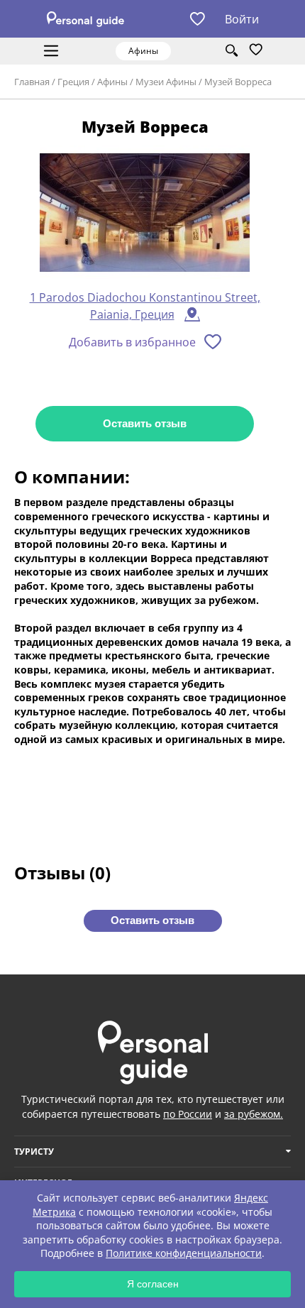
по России (187, 1114)
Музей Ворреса (238, 81)
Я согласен (153, 1284)
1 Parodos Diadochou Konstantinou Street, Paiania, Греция (145, 306)
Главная (32, 81)
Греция (73, 81)
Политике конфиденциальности (184, 1253)
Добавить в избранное (132, 342)
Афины (112, 81)
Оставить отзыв (145, 423)
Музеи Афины (165, 81)
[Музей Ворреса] (145, 213)
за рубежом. (253, 1114)
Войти (242, 19)
